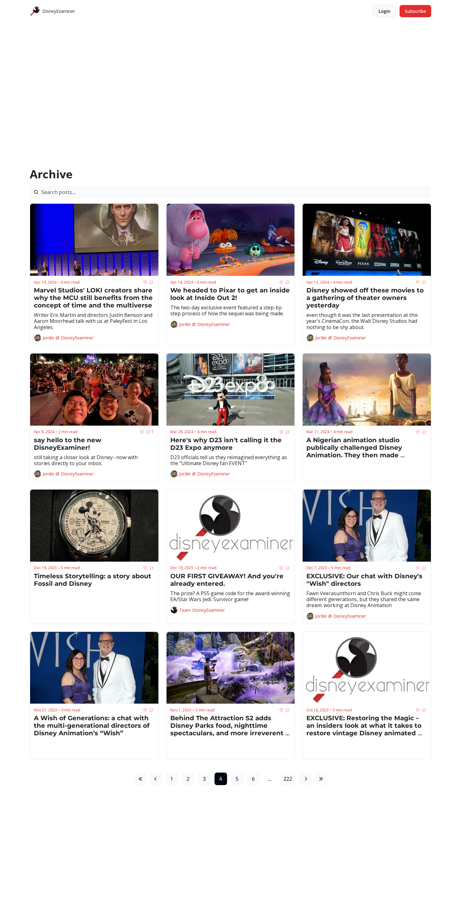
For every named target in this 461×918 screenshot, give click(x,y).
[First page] (140, 779)
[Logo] (35, 11)
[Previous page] (155, 779)
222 (287, 778)
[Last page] (321, 779)
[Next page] (305, 779)
